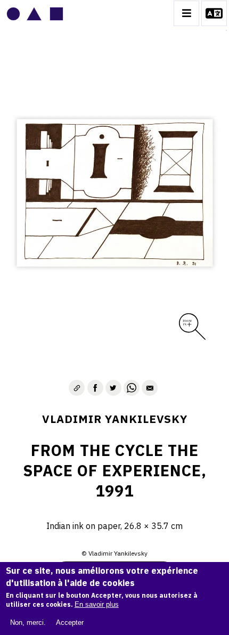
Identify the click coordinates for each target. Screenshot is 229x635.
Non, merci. (28, 622)
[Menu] (186, 13)
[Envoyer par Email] (150, 388)
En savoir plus (97, 604)
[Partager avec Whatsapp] (132, 388)
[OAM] (35, 13)
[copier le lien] (77, 388)
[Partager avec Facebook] (95, 388)
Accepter (70, 622)
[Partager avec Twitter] (113, 388)
